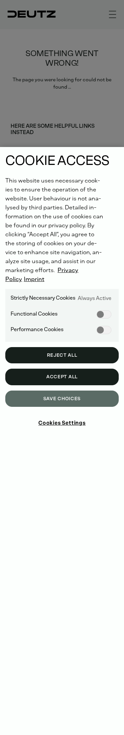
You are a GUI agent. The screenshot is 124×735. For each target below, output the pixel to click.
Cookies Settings (62, 423)
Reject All (62, 355)
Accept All (62, 377)
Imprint (34, 279)
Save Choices (62, 399)
